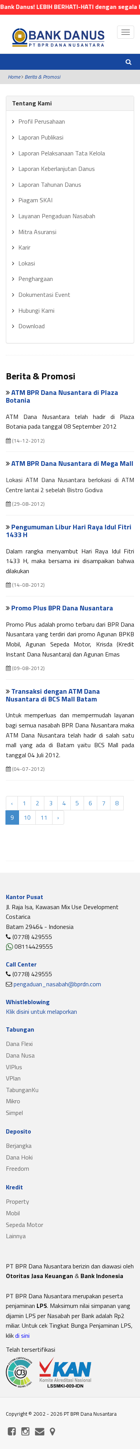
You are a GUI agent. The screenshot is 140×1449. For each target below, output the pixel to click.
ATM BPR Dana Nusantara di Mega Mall (72, 463)
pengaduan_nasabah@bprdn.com (57, 984)
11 (43, 817)
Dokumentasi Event (44, 294)
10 (27, 817)
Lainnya (16, 1236)
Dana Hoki (19, 1157)
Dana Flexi (19, 1043)
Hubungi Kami (36, 310)
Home (14, 77)
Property (17, 1201)
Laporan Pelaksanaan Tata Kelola (61, 153)
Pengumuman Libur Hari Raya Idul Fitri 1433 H (68, 531)
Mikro (13, 1101)
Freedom (17, 1168)
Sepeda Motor (24, 1224)
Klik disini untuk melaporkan (41, 1011)
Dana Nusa (20, 1055)
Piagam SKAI (35, 200)
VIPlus (14, 1067)
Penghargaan (35, 278)
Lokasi (26, 263)
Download (31, 326)
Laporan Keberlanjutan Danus (56, 168)
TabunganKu (22, 1089)
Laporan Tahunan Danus (49, 184)
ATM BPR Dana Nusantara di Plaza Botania (62, 396)
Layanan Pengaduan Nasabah (56, 216)
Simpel (14, 1112)
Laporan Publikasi (40, 137)
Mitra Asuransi (37, 231)
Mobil (13, 1213)
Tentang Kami (32, 103)
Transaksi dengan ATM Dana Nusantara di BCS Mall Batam (53, 695)
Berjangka (19, 1145)
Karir (24, 247)
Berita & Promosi (42, 77)
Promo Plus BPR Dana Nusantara (62, 608)
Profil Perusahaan (41, 121)
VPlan (13, 1078)
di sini (22, 1335)
